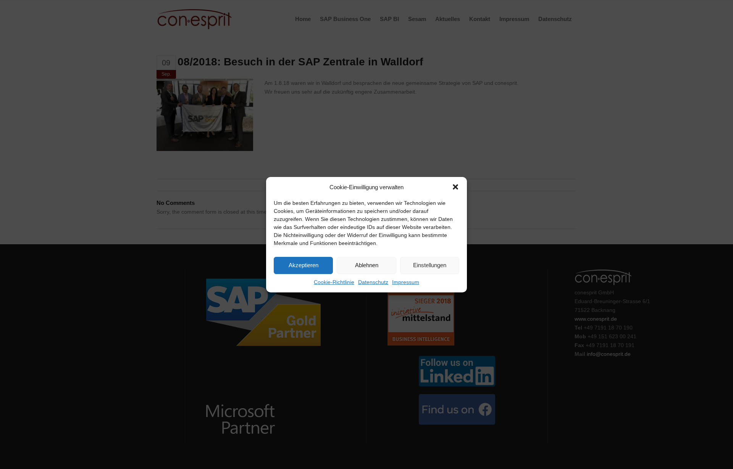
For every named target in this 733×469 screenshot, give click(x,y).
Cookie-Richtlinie (334, 282)
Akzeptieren (303, 265)
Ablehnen (366, 265)
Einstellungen (429, 265)
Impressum (405, 282)
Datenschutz (373, 282)
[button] (455, 187)
